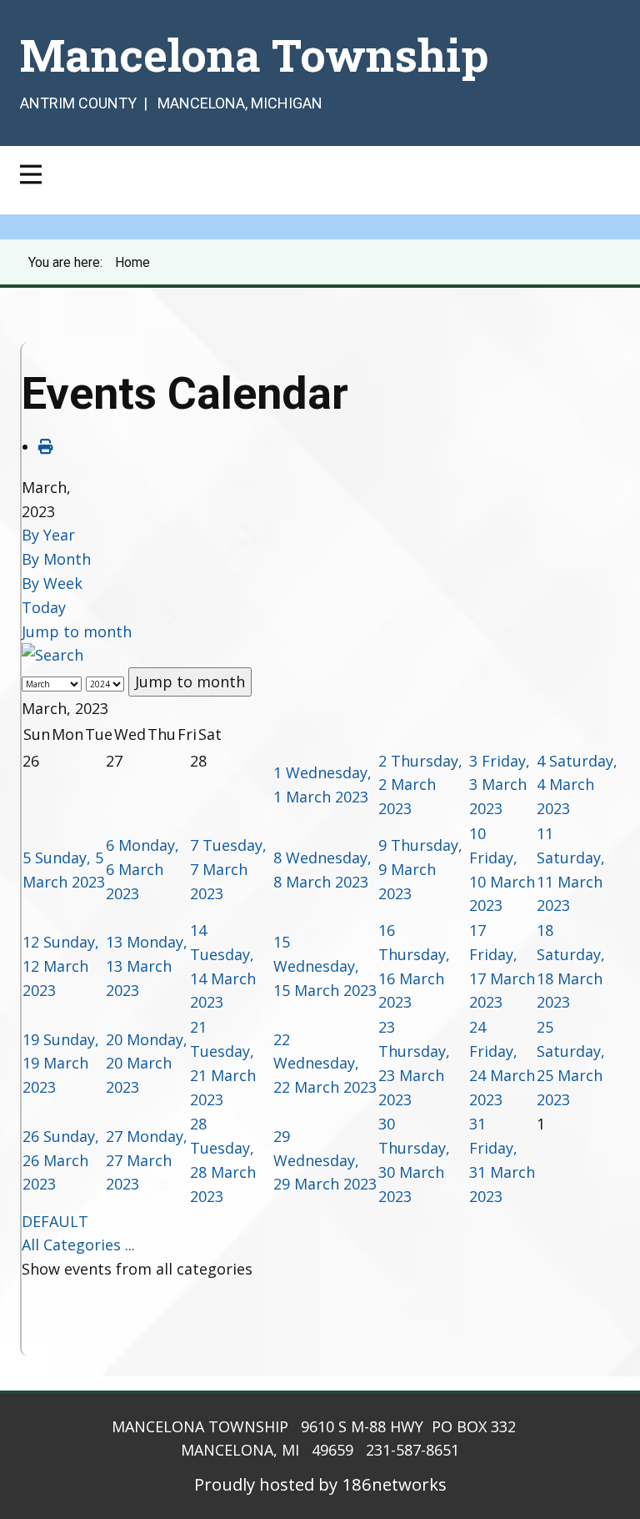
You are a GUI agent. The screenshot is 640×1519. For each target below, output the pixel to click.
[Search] (52, 655)
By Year (48, 535)
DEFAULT (55, 1221)
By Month (56, 559)
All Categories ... (78, 1245)
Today (44, 607)
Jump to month (77, 631)
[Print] (45, 446)
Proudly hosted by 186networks (320, 1484)
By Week (52, 583)
